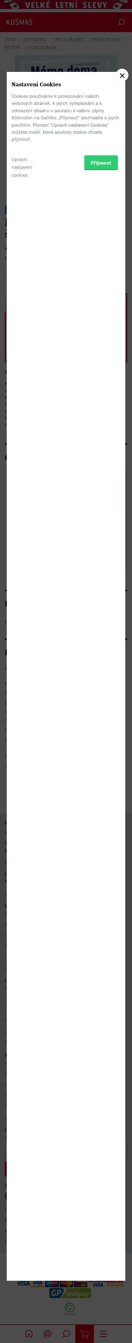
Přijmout (101, 162)
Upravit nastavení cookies (22, 167)
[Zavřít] (122, 75)
